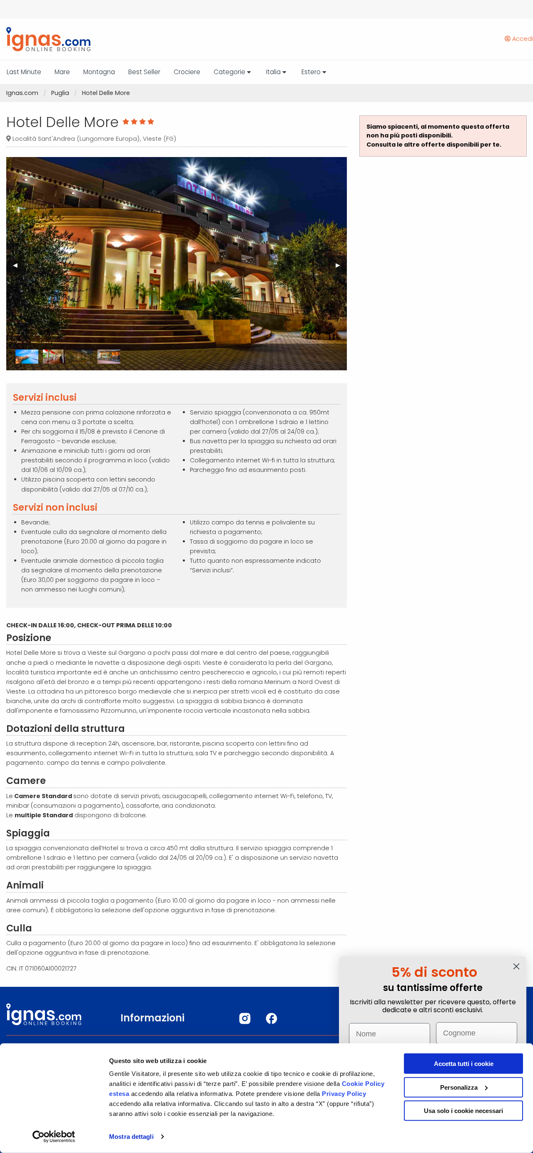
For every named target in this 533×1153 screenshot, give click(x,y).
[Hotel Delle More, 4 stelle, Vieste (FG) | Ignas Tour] (45, 39)
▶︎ (341, 268)
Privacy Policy (344, 1093)
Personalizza (459, 1087)
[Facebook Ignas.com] (271, 1018)
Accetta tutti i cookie (463, 1063)
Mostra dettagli (131, 1136)
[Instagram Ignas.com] (245, 1018)
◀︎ (18, 268)
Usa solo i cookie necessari (463, 1110)
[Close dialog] (516, 966)
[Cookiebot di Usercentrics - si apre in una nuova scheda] (53, 1137)
